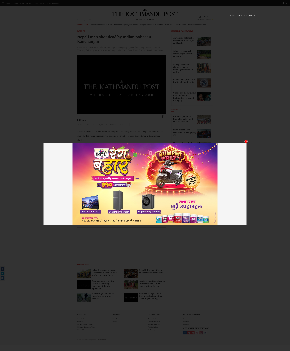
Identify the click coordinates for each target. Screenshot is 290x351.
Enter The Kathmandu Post (241, 15)
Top (285, 333)
